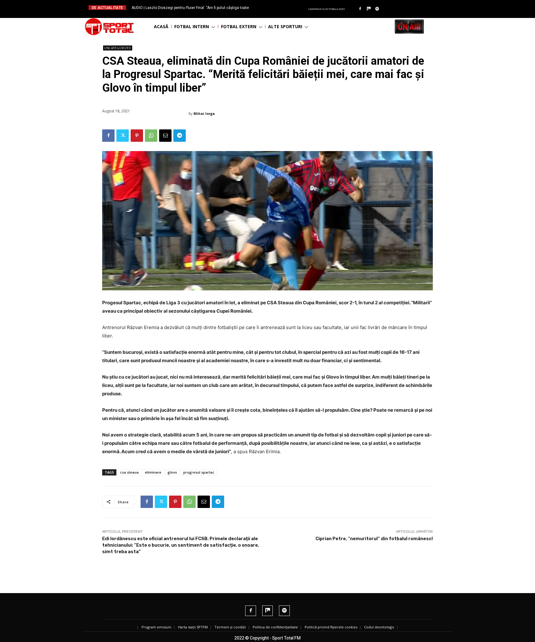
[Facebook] (360, 9)
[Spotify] (377, 9)
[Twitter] (122, 135)
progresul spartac (198, 472)
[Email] (165, 135)
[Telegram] (179, 135)
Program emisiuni (156, 627)
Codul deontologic (379, 627)
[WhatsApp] (151, 135)
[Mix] (368, 9)
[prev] (272, 7)
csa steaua (129, 472)
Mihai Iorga (204, 113)
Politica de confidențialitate (275, 627)
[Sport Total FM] (109, 26)
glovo (172, 472)
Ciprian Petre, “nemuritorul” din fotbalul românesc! (374, 538)
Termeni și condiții (230, 627)
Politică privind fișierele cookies (331, 627)
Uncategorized (117, 48)
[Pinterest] (137, 135)
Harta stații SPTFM (193, 627)
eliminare (153, 472)
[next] (282, 7)
